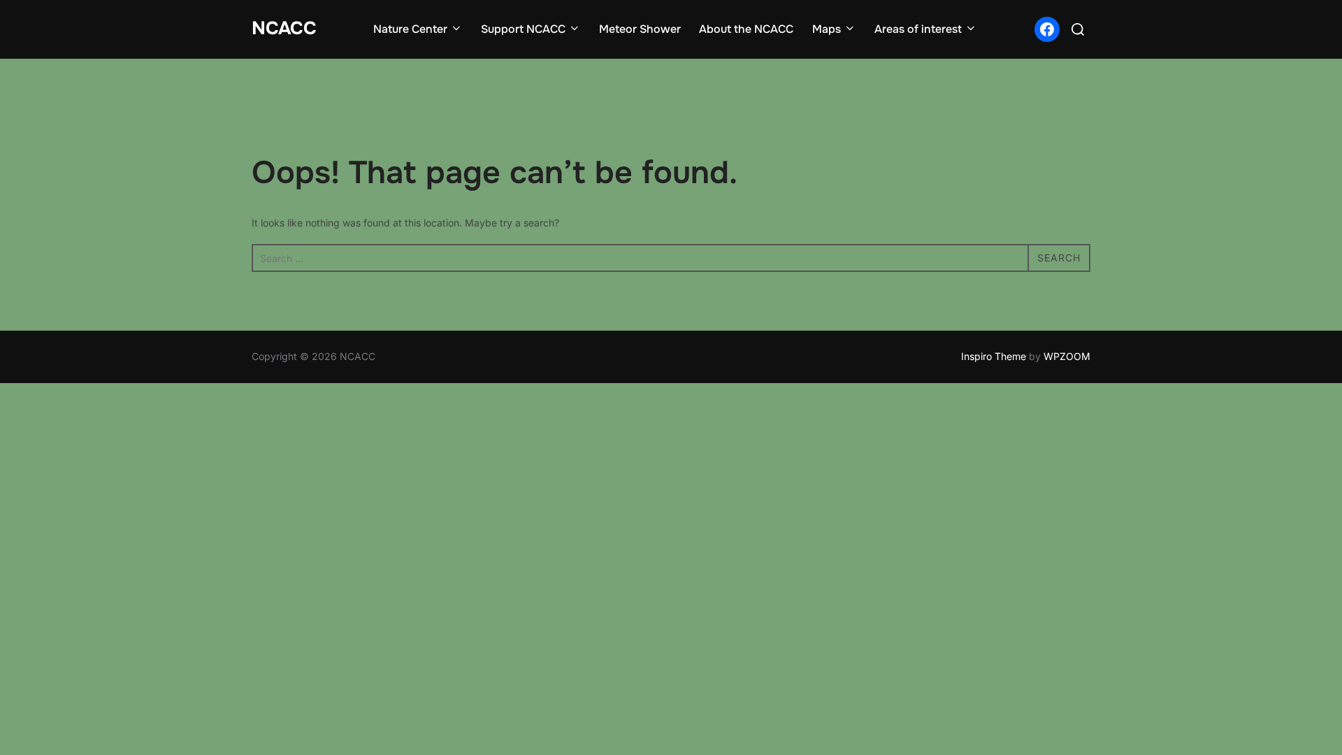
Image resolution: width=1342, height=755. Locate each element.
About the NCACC (746, 29)
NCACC (284, 28)
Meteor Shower (640, 29)
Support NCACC (523, 29)
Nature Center (410, 29)
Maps (826, 29)
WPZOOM (1067, 356)
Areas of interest (918, 29)
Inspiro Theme (993, 356)
